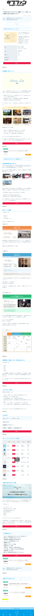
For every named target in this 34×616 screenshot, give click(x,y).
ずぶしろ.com (17, 613)
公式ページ (17, 143)
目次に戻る (5, 67)
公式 (13, 445)
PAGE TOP (17, 608)
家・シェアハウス (5, 599)
